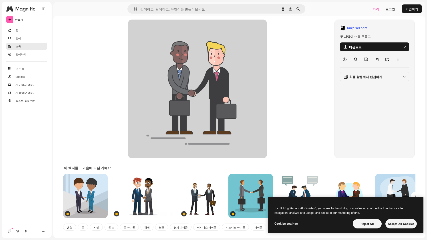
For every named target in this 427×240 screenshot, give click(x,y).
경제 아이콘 (181, 227)
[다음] (415, 196)
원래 (153, 28)
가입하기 (412, 9)
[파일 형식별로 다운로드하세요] (404, 46)
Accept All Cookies (401, 224)
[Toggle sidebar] (43, 8)
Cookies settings (286, 223)
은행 (69, 227)
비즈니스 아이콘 (235, 227)
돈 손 (111, 227)
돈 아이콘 (129, 227)
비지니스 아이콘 (206, 227)
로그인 (390, 9)
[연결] (9, 231)
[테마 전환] (25, 231)
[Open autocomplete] (134, 9)
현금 (161, 227)
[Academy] (17, 231)
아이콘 (258, 227)
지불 (96, 227)
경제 (147, 227)
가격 (376, 9)
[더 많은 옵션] (397, 59)
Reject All (367, 224)
